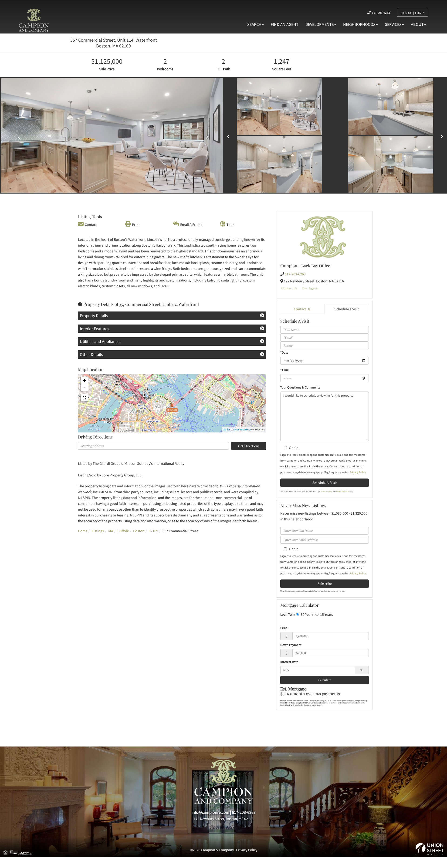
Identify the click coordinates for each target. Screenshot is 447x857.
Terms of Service (342, 491)
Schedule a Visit (346, 309)
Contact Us (289, 288)
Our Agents (310, 288)
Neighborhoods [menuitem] (359, 24)
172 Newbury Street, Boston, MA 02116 (224, 818)
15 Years (326, 614)
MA (110, 531)
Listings (98, 531)
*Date (284, 352)
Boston (138, 531)
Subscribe (325, 583)
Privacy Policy (358, 472)
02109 (153, 531)
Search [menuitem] (254, 24)
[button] (17, 135)
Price (283, 628)
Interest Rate (289, 662)
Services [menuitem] (393, 24)
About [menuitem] (417, 24)
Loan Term (287, 614)
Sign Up (406, 13)
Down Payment (290, 645)
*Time (284, 370)
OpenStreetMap (242, 429)
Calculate (324, 679)
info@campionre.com (210, 812)
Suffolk (123, 531)
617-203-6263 (381, 12)
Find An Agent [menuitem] (284, 24)
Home (82, 531)
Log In (420, 13)
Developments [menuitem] (319, 24)
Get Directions (248, 445)
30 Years (307, 614)
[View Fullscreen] (84, 397)
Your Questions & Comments (300, 387)
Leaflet (226, 429)
